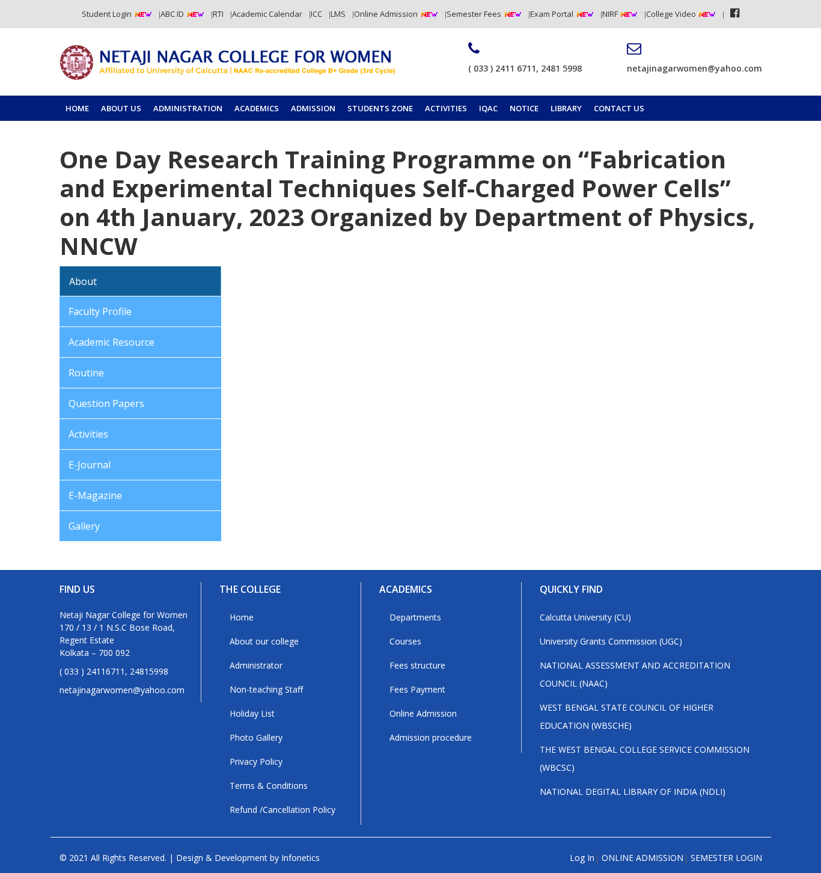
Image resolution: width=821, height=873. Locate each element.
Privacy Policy (256, 761)
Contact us (619, 108)
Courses (405, 641)
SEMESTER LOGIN (726, 857)
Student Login (107, 13)
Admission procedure (430, 737)
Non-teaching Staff (266, 689)
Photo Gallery (256, 737)
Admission (313, 108)
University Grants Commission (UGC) (611, 641)
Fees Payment (417, 689)
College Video (672, 13)
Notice (524, 108)
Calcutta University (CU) (585, 617)
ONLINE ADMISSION (642, 857)
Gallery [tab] (84, 526)
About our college (264, 641)
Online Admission (386, 13)
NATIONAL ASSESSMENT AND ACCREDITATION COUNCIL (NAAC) (635, 674)
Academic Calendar (267, 13)
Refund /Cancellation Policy (282, 809)
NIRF (611, 13)
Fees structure (417, 665)
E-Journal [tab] (90, 464)
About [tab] (83, 281)
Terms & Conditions (269, 785)
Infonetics (300, 857)
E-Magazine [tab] (95, 495)
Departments (415, 617)
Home (77, 108)
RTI (218, 13)
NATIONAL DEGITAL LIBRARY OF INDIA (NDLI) (632, 791)
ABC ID (172, 13)
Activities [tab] (88, 434)
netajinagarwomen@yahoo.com (694, 68)
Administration (187, 108)
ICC (316, 13)
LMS (338, 13)
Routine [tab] (86, 372)
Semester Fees (474, 13)
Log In (582, 857)
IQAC (488, 108)
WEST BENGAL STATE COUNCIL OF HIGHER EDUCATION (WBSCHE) (626, 716)
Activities (446, 108)
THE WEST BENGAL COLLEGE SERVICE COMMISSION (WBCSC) (644, 758)
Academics (256, 108)
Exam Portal (551, 13)
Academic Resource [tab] (111, 342)
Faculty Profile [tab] (100, 311)
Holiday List (252, 713)
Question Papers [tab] (106, 403)
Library (566, 108)
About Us (121, 108)
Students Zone (380, 108)
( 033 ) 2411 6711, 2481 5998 (525, 68)
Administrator (256, 665)
